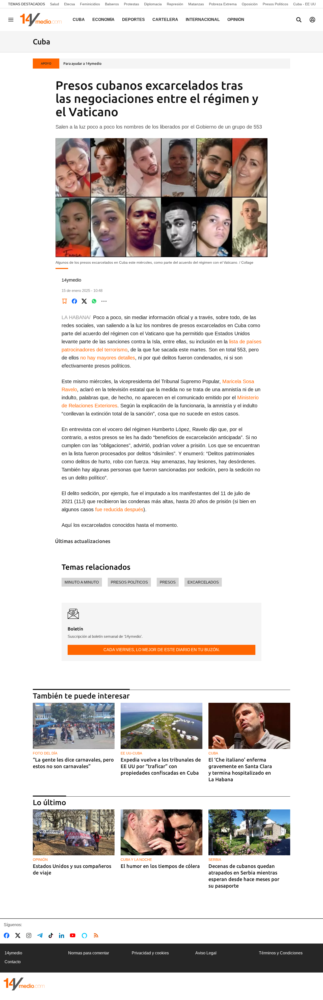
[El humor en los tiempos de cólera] (161, 832)
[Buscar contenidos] (299, 20)
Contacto (13, 962)
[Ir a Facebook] (7, 935)
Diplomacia (153, 4)
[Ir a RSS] (97, 935)
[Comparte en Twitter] (84, 301)
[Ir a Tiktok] (51, 935)
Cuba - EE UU (304, 4)
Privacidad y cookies (150, 953)
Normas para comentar (88, 953)
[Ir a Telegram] (41, 935)
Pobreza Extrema (223, 4)
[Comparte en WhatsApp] (94, 301)
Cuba (79, 19)
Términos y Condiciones (281, 953)
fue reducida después (119, 509)
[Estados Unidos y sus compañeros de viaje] (74, 832)
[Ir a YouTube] (73, 935)
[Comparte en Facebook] (74, 301)
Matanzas (196, 4)
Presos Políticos (275, 4)
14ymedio (13, 953)
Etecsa (69, 4)
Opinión (235, 19)
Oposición (250, 4)
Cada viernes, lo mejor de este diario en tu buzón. (161, 650)
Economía (103, 19)
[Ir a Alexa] (85, 935)
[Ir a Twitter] (18, 935)
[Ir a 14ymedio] (42, 19)
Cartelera (165, 19)
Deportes (133, 19)
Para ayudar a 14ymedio (82, 64)
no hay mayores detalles (107, 357)
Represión (175, 4)
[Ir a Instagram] (29, 935)
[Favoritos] (65, 301)
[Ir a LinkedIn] (62, 935)
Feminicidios (90, 4)
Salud (54, 4)
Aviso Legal (206, 953)
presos (168, 582)
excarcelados (203, 582)
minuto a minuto (82, 582)
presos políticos (129, 582)
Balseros (112, 4)
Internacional (203, 19)
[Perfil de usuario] (312, 20)
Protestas (131, 4)
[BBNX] (24, 984)
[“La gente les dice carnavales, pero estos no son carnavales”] (74, 726)
